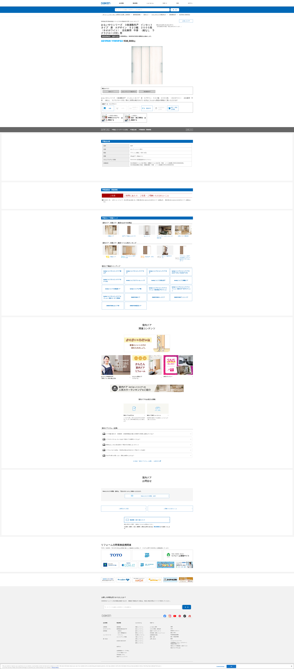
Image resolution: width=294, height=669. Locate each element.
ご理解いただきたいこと (170, 508)
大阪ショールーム (139, 636)
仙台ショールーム (139, 628)
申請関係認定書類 (175, 634)
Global (106, 638)
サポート (152, 622)
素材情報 (119, 626)
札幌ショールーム (139, 626)
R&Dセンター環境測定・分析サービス (179, 645)
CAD (172, 628)
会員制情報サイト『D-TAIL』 (123, 650)
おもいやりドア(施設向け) (129, 91)
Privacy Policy (55, 667)
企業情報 (105, 626)
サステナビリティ (107, 628)
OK (231, 666)
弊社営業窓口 (157, 526)
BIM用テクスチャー (175, 630)
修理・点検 (152, 636)
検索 (175, 9)
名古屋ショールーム (139, 634)
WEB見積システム (121, 654)
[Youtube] (174, 617)
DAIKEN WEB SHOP (121, 640)
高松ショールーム (139, 640)
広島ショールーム (139, 638)
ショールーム (138, 622)
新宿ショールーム (139, 632)
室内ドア (110, 91)
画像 (172, 626)
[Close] (291, 666)
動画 (172, 638)
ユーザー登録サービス (122, 652)
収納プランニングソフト (122, 656)
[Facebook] (164, 617)
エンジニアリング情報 (122, 636)
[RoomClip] (189, 617)
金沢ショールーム (139, 630)
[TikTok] (184, 617)
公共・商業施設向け (122, 632)
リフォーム (120, 634)
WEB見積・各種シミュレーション (157, 632)
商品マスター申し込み (176, 647)
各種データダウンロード (155, 630)
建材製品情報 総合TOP (122, 628)
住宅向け (120, 630)
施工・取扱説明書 (175, 636)
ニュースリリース (107, 634)
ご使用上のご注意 (124, 508)
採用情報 (105, 630)
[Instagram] (169, 617)
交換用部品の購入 (154, 634)
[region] (147, 666)
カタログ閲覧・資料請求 (155, 628)
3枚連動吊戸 (147, 91)
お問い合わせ (153, 638)
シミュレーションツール (176, 640)
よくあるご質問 (153, 626)
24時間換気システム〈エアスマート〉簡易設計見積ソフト (179, 643)
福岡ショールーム (139, 642)
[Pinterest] (179, 617)
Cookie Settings (220, 666)
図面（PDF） (173, 632)
